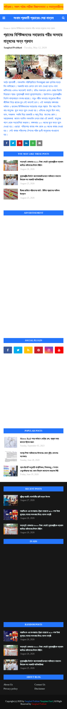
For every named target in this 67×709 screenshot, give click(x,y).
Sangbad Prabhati (13, 47)
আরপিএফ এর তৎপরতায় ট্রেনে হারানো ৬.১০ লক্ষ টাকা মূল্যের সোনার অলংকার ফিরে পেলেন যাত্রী (40, 513)
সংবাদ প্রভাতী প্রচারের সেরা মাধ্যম (34, 18)
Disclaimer (39, 688)
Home (6, 28)
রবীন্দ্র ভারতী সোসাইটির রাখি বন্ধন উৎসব (35, 496)
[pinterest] (38, 350)
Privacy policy (11, 688)
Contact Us (39, 684)
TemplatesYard (46, 701)
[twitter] (18, 350)
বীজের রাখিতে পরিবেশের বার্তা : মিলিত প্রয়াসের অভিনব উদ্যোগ (39, 192)
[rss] (28, 350)
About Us (8, 684)
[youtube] (59, 350)
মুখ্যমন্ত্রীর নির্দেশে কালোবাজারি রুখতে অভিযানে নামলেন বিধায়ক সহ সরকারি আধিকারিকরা (40, 178)
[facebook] (8, 350)
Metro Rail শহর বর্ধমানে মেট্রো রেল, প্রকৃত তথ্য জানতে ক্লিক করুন (39, 440)
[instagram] (49, 350)
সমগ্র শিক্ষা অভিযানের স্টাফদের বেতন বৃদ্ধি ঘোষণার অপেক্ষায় (39, 455)
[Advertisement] (30, 273)
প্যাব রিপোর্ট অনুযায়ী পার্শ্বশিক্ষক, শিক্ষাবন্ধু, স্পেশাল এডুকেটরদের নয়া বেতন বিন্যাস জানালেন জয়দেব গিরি (39, 469)
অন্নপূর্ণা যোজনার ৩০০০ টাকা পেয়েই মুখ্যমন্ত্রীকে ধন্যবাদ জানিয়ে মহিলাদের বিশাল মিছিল (41, 163)
